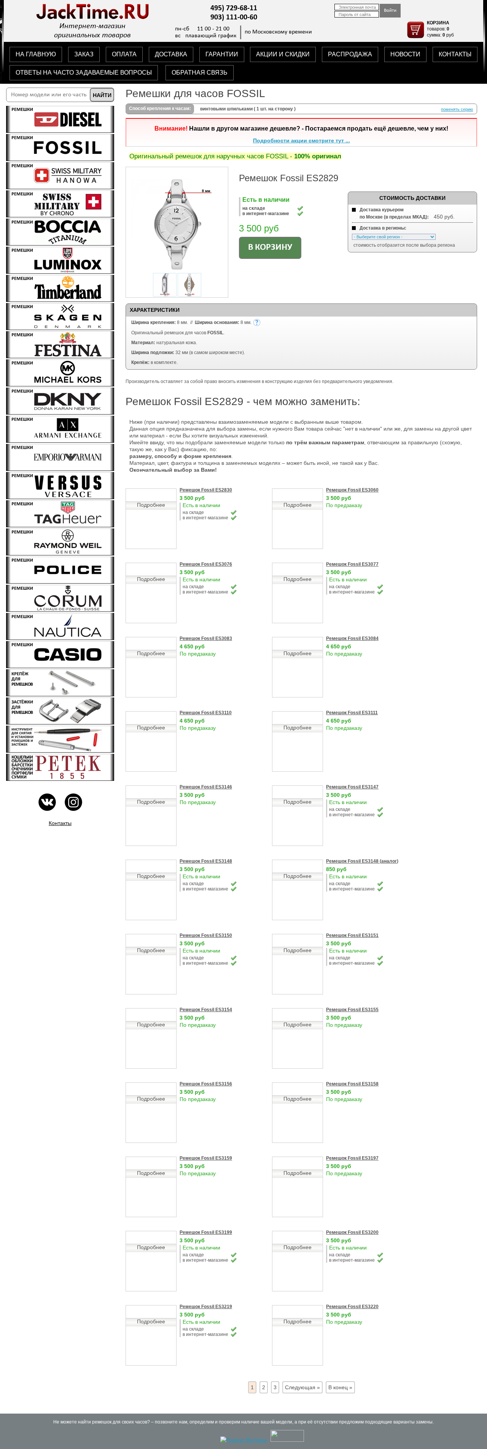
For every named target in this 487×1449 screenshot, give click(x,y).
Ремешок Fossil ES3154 (206, 1009)
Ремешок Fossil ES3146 (206, 787)
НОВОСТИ (405, 54)
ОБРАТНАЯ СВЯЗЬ (200, 72)
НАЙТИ (102, 95)
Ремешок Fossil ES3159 (206, 1158)
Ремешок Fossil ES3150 (206, 935)
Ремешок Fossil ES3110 (206, 712)
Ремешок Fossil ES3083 (206, 638)
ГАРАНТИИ (221, 54)
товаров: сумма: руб (440, 29)
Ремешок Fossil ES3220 (352, 1306)
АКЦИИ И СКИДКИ (283, 54)
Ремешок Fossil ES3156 (206, 1084)
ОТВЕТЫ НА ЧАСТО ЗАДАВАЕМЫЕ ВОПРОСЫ (84, 72)
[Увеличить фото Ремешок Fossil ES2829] (177, 268)
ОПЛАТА (124, 54)
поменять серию (457, 109)
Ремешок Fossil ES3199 (206, 1232)
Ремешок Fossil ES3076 (206, 564)
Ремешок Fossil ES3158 (352, 1084)
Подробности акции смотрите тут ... (301, 140)
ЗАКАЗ (84, 54)
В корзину (270, 247)
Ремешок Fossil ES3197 (352, 1158)
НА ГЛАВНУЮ (36, 54)
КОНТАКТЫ (455, 54)
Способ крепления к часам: (160, 108)
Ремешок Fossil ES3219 (206, 1306)
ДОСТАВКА (171, 54)
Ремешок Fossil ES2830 (206, 490)
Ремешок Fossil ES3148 (206, 861)
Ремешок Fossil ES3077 (352, 564)
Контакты (60, 823)
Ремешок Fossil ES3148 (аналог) (362, 861)
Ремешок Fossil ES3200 (352, 1232)
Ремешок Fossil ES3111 (352, 712)
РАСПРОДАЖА (350, 54)
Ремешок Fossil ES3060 (352, 490)
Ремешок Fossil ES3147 (352, 787)
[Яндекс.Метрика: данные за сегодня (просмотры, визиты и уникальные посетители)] (243, 1439)
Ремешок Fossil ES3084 (352, 638)
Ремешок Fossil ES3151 (352, 935)
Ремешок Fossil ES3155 (352, 1009)
